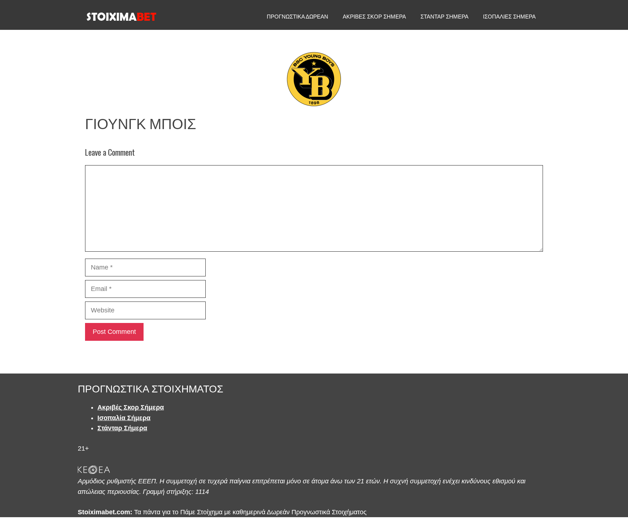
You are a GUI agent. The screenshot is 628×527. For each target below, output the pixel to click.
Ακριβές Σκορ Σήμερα (130, 407)
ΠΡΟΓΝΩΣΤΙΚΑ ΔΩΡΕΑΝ (297, 16)
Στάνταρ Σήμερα (122, 428)
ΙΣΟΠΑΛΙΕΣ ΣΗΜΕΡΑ (509, 16)
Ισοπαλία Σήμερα (123, 418)
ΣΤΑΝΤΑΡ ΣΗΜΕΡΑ (444, 16)
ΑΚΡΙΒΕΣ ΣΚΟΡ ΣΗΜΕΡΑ (374, 16)
